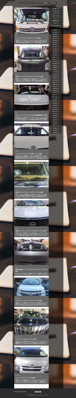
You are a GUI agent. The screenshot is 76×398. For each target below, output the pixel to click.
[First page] (23, 386)
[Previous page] (25, 386)
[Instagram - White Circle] (40, 392)
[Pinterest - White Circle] (38, 392)
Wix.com (36, 395)
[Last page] (40, 386)
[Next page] (38, 386)
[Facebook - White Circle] (36, 392)
